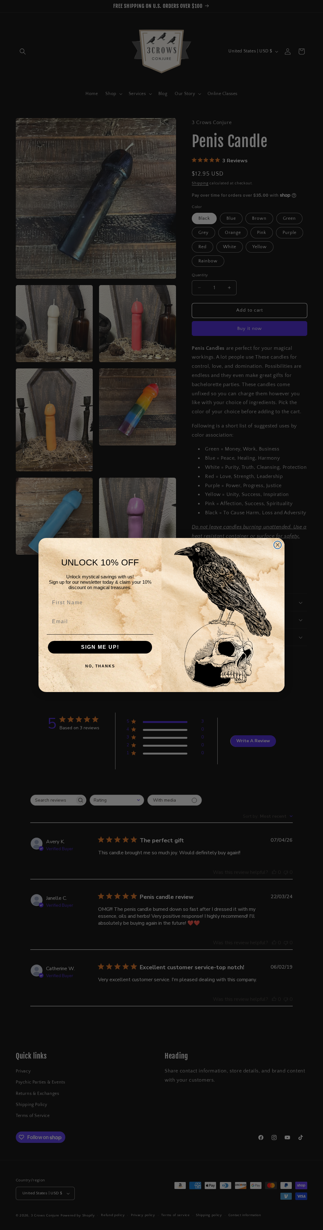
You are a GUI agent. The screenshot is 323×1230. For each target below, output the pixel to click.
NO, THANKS (100, 666)
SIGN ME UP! (100, 647)
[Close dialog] (277, 545)
